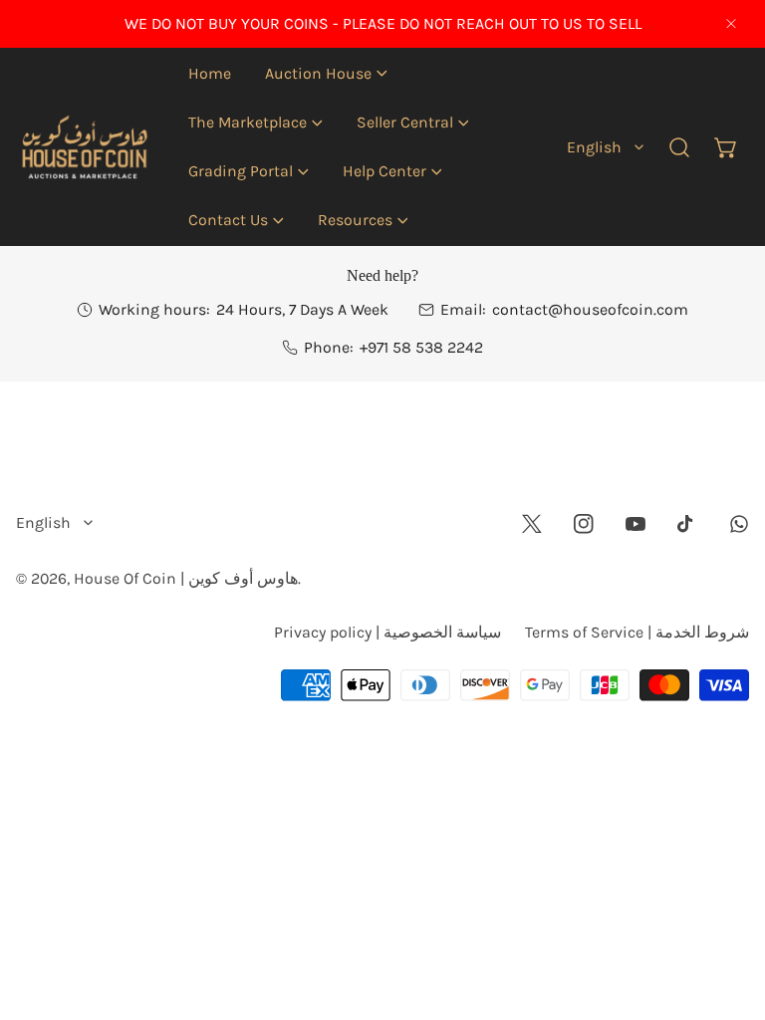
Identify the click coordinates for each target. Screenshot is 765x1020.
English (594, 146)
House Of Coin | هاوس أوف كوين (186, 578)
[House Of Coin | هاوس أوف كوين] (83, 146)
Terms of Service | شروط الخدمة (637, 632)
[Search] (679, 147)
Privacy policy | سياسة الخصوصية (387, 632)
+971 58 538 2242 (421, 347)
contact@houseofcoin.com (590, 309)
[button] (326, 73)
